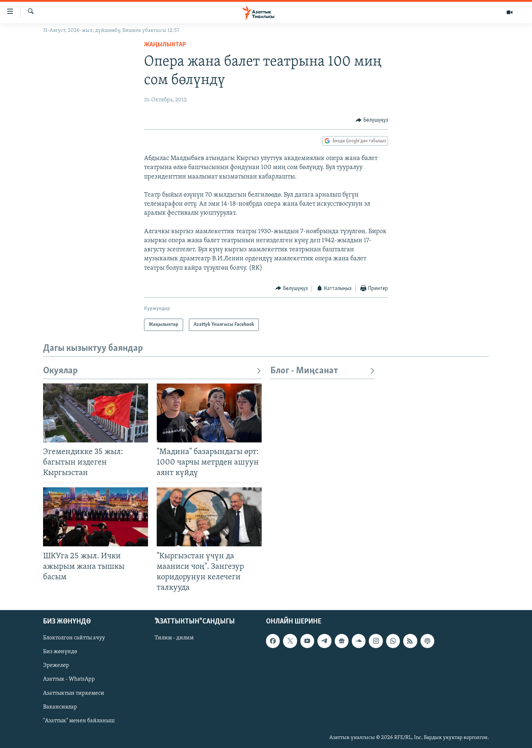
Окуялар (60, 371)
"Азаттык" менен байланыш (79, 721)
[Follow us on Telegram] (324, 641)
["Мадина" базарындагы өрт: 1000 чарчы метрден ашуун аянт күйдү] (209, 412)
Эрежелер (56, 666)
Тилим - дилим (174, 638)
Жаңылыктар (165, 45)
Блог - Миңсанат (304, 371)
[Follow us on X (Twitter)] (290, 641)
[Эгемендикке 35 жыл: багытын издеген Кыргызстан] (95, 412)
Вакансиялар (60, 707)
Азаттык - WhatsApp (69, 679)
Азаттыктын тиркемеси (73, 693)
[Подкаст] (427, 641)
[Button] (372, 120)
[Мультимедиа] (509, 12)
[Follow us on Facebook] (273, 641)
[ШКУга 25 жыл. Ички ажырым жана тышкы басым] (95, 516)
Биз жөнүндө (60, 652)
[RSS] (410, 641)
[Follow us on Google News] (342, 641)
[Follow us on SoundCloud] (359, 641)
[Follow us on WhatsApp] (393, 641)
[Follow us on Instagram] (376, 641)
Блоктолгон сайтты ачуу (74, 638)
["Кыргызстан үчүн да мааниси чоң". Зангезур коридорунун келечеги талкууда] (209, 516)
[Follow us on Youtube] (307, 641)
